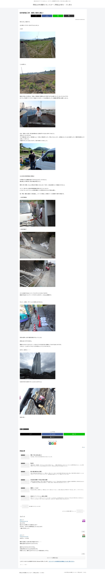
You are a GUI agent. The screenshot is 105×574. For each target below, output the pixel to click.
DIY (21, 429)
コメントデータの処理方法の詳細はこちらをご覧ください (61, 561)
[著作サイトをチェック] (50, 443)
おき (21, 535)
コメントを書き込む (52, 557)
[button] (69, 16)
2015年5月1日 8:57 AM (24, 521)
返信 (83, 531)
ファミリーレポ (26, 429)
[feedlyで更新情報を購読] (52, 443)
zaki (21, 519)
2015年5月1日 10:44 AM (24, 536)
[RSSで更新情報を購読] (55, 443)
